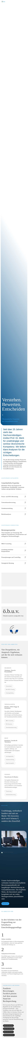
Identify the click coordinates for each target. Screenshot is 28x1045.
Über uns (4, 903)
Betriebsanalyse (9, 724)
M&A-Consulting (9, 720)
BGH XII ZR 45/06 (8, 1025)
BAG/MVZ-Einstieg (10, 689)
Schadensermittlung (10, 759)
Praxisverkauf (9, 686)
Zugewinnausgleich (10, 763)
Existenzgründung (10, 693)
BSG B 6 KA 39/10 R (9, 1035)
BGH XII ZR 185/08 (8, 1028)
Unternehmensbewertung (11, 727)
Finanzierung (8, 791)
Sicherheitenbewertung (11, 794)
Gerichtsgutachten (10, 756)
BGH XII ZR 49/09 (8, 1031)
